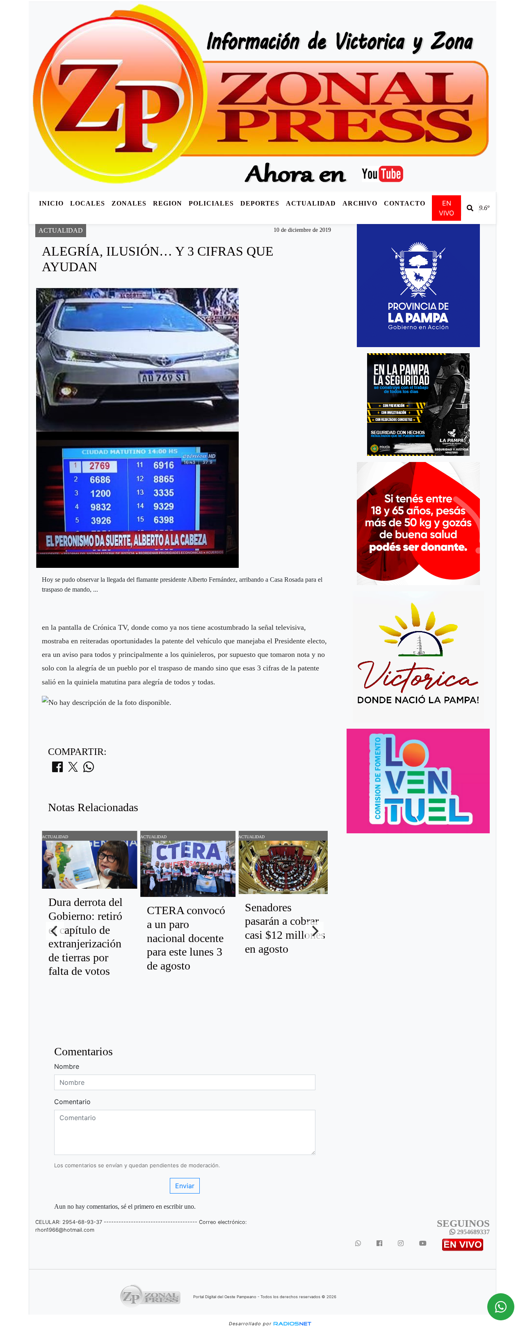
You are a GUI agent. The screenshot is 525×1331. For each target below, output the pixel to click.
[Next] (315, 931)
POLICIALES (211, 203)
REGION (167, 203)
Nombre (66, 1066)
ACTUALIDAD (311, 203)
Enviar (184, 1186)
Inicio (51, 203)
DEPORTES (259, 203)
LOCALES (87, 203)
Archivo (359, 203)
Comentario (72, 1102)
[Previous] (55, 931)
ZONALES (129, 203)
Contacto (404, 203)
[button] (470, 208)
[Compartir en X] (73, 769)
